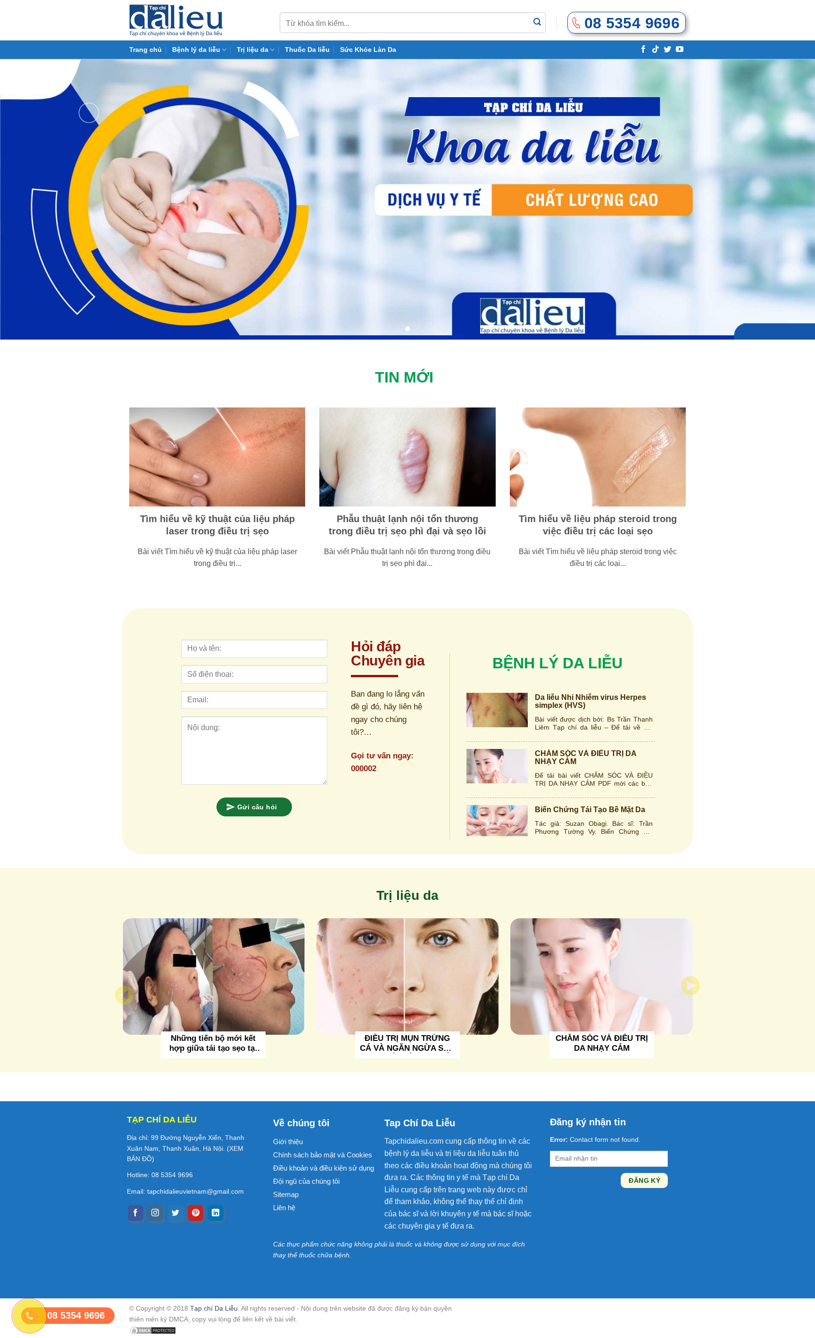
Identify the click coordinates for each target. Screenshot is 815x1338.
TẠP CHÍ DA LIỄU (162, 1119)
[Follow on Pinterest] (195, 1213)
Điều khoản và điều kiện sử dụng (323, 1168)
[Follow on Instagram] (155, 1213)
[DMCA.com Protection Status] (152, 1330)
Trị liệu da (252, 49)
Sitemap (286, 1194)
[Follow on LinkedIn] (216, 1213)
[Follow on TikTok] (655, 49)
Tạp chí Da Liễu (214, 1308)
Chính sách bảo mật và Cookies (322, 1155)
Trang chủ (145, 49)
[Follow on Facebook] (643, 49)
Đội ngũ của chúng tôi (306, 1181)
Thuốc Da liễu (307, 49)
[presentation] (124, 995)
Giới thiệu (288, 1142)
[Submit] (537, 22)
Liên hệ (284, 1208)
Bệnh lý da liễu (196, 49)
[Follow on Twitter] (667, 49)
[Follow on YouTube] (679, 49)
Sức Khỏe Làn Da (368, 49)
